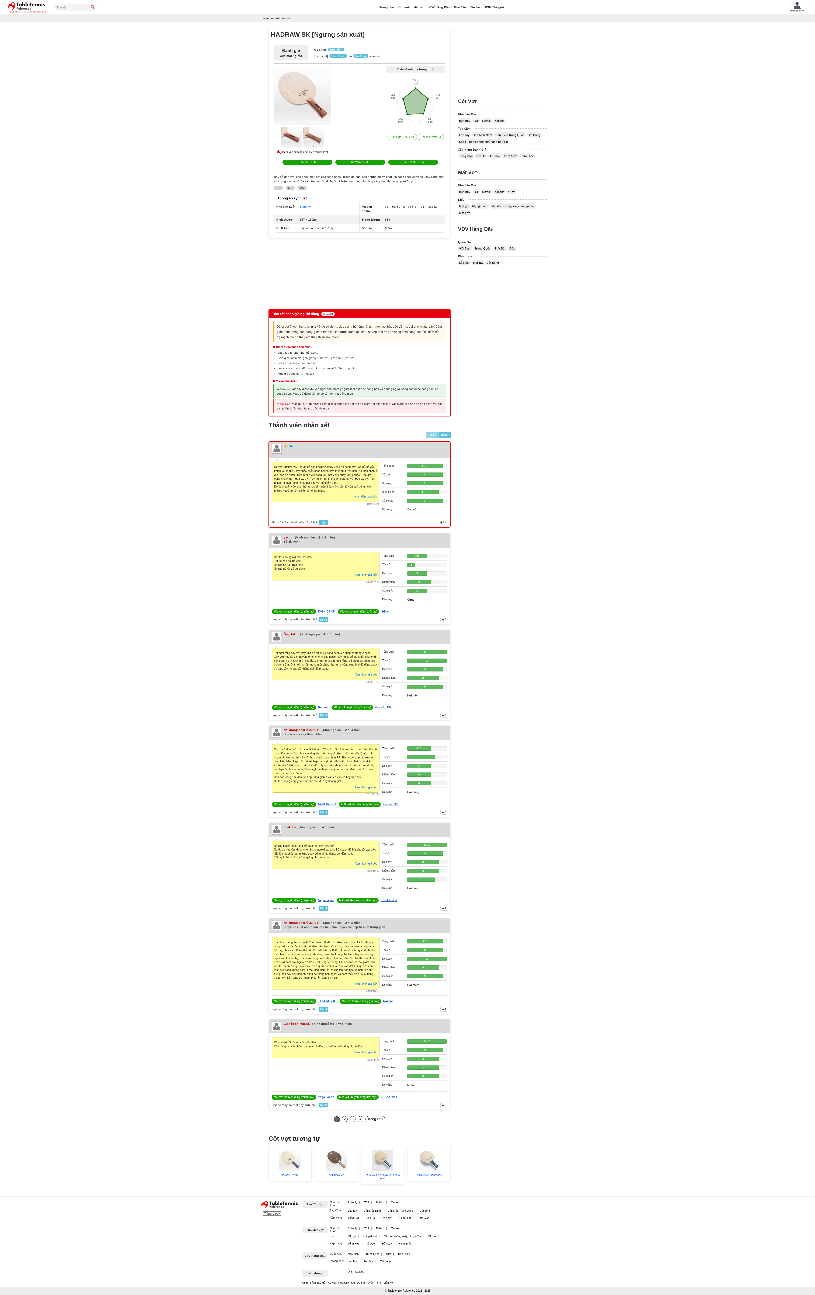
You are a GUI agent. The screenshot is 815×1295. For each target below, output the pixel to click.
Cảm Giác (527, 156)
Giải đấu (460, 7)
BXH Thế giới (494, 7)
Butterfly (464, 120)
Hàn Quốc (404, 1254)
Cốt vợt (403, 7)
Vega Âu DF (383, 707)
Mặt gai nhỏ (480, 206)
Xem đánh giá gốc (366, 496)
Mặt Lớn (464, 212)
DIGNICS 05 (326, 611)
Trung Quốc (482, 248)
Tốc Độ (481, 156)
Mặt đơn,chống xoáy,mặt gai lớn (513, 206)
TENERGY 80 (327, 1001)
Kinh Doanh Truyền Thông (366, 1282)
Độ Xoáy (494, 156)
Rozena (323, 707)
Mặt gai (464, 206)
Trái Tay (478, 262)
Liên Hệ (388, 1282)
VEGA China (389, 900)
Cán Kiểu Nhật (482, 135)
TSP (476, 120)
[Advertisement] (305, 273)
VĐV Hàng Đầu (439, 7)
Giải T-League (356, 1271)
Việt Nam (465, 248)
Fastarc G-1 (391, 804)
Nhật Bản (500, 248)
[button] (302, 97)
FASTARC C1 (327, 804)
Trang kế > (375, 1119)
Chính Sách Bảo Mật (314, 1282)
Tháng (444, 434)
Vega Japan (326, 900)
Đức (512, 248)
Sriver (385, 611)
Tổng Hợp (466, 156)
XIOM (511, 191)
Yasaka (499, 120)
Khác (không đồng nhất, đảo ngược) (483, 141)
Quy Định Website (338, 1282)
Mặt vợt (418, 7)
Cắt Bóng (534, 135)
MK (292, 446)
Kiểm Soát (510, 156)
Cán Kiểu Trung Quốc (509, 135)
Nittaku (487, 120)
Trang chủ (386, 7)
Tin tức (475, 7)
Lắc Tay (464, 135)
